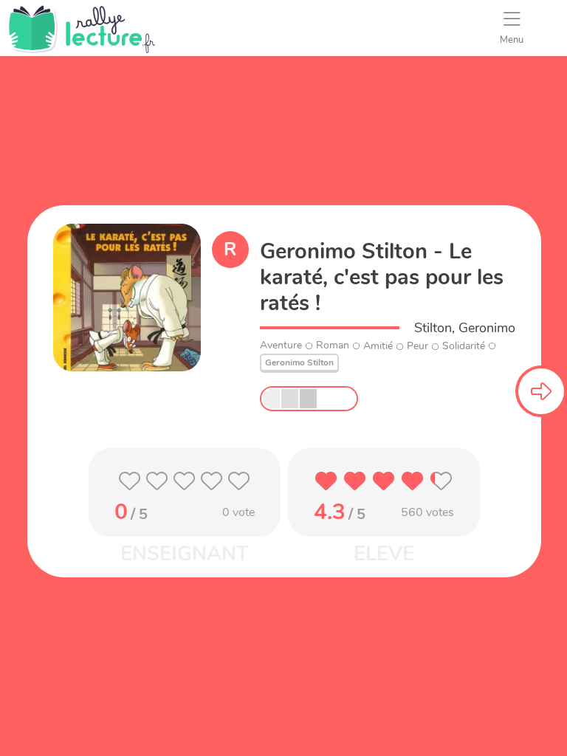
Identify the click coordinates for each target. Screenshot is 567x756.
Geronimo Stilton (299, 362)
